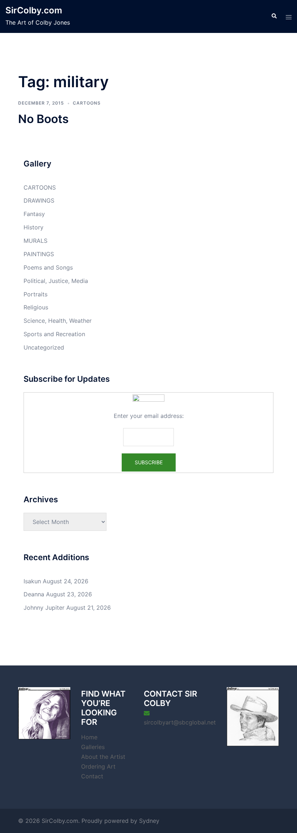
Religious (36, 307)
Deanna (34, 594)
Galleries (93, 746)
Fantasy (34, 213)
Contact (92, 776)
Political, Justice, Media (56, 280)
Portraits (35, 294)
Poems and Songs (48, 267)
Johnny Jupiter (44, 607)
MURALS (35, 240)
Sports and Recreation (54, 334)
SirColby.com (33, 10)
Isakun (32, 581)
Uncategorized (44, 347)
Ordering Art (98, 766)
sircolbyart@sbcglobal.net (180, 722)
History (33, 227)
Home (89, 737)
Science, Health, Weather (58, 320)
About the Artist (103, 756)
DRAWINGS (39, 200)
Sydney (149, 820)
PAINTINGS (39, 254)
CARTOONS (87, 103)
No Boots (43, 119)
